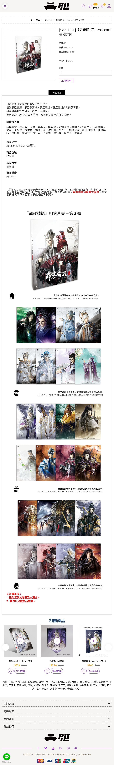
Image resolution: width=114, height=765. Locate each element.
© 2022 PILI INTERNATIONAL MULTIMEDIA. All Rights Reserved (57, 754)
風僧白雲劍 (72, 685)
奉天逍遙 (84, 682)
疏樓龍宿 (32, 682)
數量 (61, 67)
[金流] (57, 760)
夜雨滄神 (21, 685)
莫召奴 (60, 682)
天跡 (68, 682)
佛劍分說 (43, 682)
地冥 (38, 688)
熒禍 (30, 685)
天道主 (12, 685)
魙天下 (61, 685)
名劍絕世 (103, 682)
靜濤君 (45, 685)
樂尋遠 (70, 688)
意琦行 (101, 685)
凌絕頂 (53, 685)
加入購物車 (66, 80)
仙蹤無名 (84, 685)
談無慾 (94, 682)
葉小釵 (53, 688)
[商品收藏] (10, 670)
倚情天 (61, 688)
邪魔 (24, 682)
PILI (66, 43)
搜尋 (38, 20)
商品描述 (57, 92)
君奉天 (75, 682)
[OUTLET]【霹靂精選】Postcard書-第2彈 (64, 20)
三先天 (52, 682)
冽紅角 (93, 685)
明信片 (78, 688)
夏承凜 (37, 685)
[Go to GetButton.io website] (6, 762)
